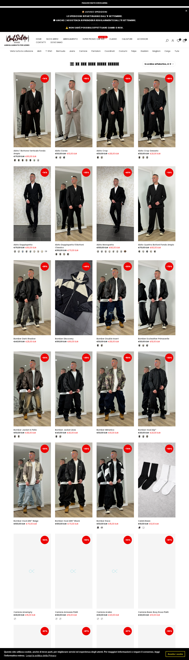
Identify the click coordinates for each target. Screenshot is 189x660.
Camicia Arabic (104, 612)
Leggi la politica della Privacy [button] (41, 655)
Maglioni (156, 51)
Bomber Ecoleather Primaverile (153, 338)
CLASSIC (113, 39)
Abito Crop (102, 150)
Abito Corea (61, 150)
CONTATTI (41, 42)
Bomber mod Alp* (147, 429)
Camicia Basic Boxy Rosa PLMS (153, 612)
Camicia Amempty (23, 612)
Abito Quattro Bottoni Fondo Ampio (156, 244)
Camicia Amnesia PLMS (66, 612)
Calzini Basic (144, 521)
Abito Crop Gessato (148, 150)
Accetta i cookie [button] (175, 654)
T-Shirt (49, 51)
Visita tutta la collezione (21, 51)
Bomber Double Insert (108, 338)
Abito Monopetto (105, 244)
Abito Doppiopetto (23, 244)
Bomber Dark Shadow (25, 338)
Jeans (72, 51)
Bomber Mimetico (105, 429)
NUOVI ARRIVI (52, 39)
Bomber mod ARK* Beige (26, 521)
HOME (39, 39)
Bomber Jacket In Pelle (25, 429)
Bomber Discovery (64, 338)
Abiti (39, 51)
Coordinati (110, 51)
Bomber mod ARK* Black (67, 521)
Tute (177, 51)
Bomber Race (103, 521)
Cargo (167, 51)
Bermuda (60, 51)
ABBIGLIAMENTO (70, 39)
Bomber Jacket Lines (65, 429)
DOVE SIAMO (57, 42)
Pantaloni (95, 51)
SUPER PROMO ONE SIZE (95, 38)
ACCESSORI (142, 39)
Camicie (83, 51)
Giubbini (144, 51)
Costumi (123, 51)
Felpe (133, 51)
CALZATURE (127, 39)
